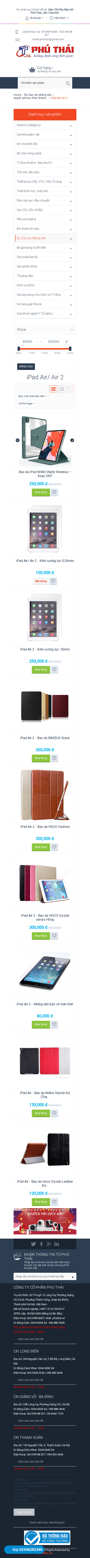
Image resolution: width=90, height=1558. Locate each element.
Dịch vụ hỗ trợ (26, 285)
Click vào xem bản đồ (30, 1379)
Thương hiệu (25, 276)
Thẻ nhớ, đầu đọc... (29, 172)
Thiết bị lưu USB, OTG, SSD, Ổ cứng (39, 181)
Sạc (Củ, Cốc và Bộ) (30, 210)
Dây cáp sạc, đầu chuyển (33, 200)
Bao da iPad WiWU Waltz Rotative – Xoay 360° (45, 474)
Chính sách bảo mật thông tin (47, 1522)
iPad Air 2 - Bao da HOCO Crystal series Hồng (45, 918)
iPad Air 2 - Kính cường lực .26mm (45, 649)
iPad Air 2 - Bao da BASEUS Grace (45, 738)
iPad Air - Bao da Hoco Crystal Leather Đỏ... (45, 1184)
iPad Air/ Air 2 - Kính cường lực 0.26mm (45, 561)
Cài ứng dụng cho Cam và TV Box (39, 294)
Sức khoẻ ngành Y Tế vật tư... (35, 313)
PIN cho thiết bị (26, 219)
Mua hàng (41, 492)
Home (17, 94)
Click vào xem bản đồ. (31, 1339)
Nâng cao (26, 366)
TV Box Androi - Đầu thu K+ (34, 162)
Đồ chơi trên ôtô (27, 144)
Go (73, 1277)
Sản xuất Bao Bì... (28, 257)
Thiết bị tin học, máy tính (32, 191)
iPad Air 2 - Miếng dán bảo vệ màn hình (45, 1004)
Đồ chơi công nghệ (29, 153)
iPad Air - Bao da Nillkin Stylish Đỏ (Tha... (45, 1095)
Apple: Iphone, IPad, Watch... (31, 97)
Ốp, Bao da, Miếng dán (37, 94)
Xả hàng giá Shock (29, 304)
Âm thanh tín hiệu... (29, 228)
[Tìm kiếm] (69, 83)
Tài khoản (35, 17)
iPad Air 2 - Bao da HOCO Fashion (45, 827)
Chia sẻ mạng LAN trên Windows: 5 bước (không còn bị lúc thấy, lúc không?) (43, 1484)
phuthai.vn (45, 1553)
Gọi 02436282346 (27, 1549)
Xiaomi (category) (29, 125)
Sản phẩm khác (27, 266)
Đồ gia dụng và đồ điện (31, 247)
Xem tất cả (24, 1512)
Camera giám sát (28, 134)
